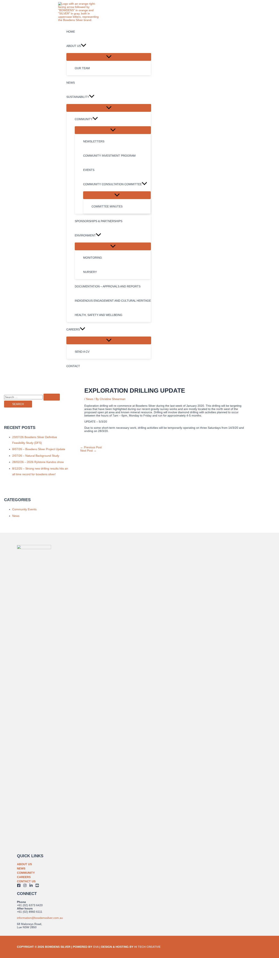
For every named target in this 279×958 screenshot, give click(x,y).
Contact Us (26, 881)
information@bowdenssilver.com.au (40, 917)
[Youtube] (37, 886)
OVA (96, 946)
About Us (24, 864)
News (15, 515)
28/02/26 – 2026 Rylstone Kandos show (38, 462)
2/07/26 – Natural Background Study (35, 455)
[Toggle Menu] (108, 57)
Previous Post (91, 447)
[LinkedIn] (31, 886)
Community (26, 872)
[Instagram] (25, 886)
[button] (83, 46)
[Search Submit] (52, 397)
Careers (24, 877)
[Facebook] (19, 886)
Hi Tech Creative (147, 946)
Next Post (88, 450)
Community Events (24, 509)
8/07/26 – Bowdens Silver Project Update (38, 449)
